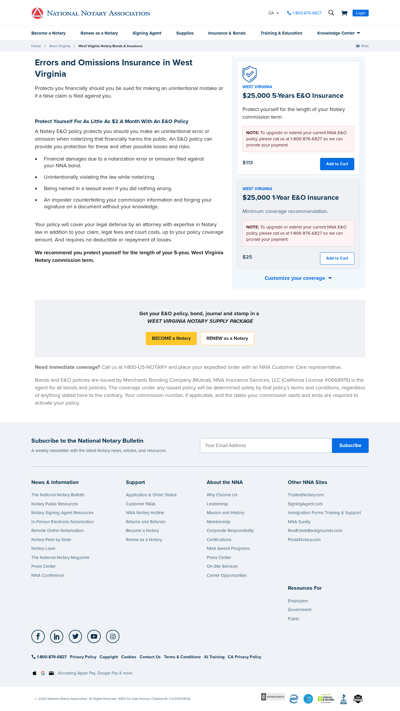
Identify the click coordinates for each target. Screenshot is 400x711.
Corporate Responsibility (230, 530)
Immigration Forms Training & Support (324, 512)
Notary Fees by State (51, 539)
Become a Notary (48, 33)
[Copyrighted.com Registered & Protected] (273, 696)
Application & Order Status (151, 494)
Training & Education (281, 33)
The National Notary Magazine (60, 557)
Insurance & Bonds (227, 33)
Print (365, 46)
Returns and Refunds (145, 521)
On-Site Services (222, 566)
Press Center (43, 566)
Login (361, 13)
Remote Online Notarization (57, 530)
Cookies (128, 656)
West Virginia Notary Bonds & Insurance (110, 46)
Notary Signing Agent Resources (62, 512)
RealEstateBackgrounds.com (315, 530)
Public (293, 618)
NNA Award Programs (228, 548)
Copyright (109, 656)
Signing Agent (147, 33)
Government (299, 609)
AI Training (214, 656)
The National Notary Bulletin (57, 494)
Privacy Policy (83, 656)
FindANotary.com (304, 539)
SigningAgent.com (305, 504)
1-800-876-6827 (307, 13)
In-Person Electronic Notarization (62, 521)
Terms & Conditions (182, 656)
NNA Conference (47, 575)
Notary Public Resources (54, 504)
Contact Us (150, 656)
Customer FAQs (140, 504)
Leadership (217, 504)
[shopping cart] (342, 13)
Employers (298, 600)
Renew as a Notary (99, 33)
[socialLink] (39, 636)
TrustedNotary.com (306, 494)
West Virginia (59, 46)
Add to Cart (337, 163)
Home (36, 46)
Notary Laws (43, 548)
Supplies (185, 33)
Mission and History (225, 512)
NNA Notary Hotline (145, 512)
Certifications (219, 539)
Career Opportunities (227, 575)
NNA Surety (299, 521)
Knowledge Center (336, 33)
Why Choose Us (222, 494)
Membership (218, 521)
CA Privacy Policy (244, 656)
